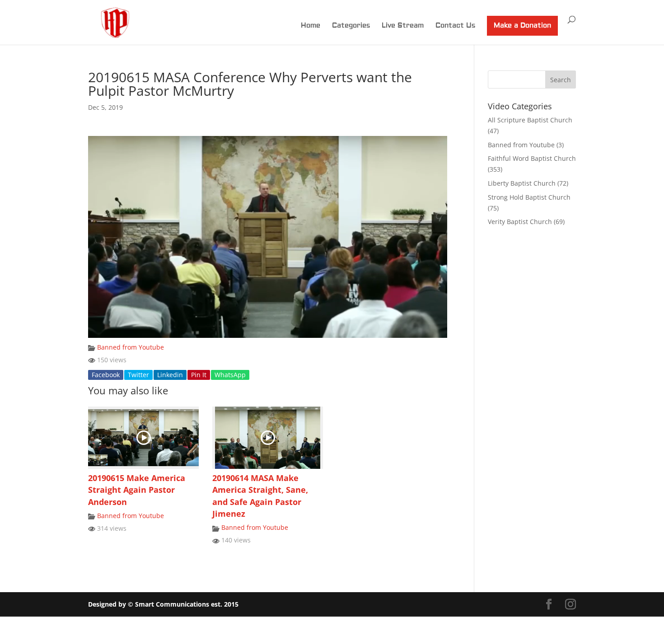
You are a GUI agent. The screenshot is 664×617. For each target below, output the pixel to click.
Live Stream (403, 26)
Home (310, 26)
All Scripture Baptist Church (530, 120)
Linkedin (170, 374)
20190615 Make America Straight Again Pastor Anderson (136, 489)
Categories (351, 26)
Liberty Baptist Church (522, 183)
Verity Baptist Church (520, 221)
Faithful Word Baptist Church (532, 158)
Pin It (198, 374)
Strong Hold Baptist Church (529, 197)
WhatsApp (230, 374)
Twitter (138, 374)
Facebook (106, 374)
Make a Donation (522, 25)
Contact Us (455, 26)
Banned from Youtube (130, 347)
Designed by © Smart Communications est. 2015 (163, 604)
